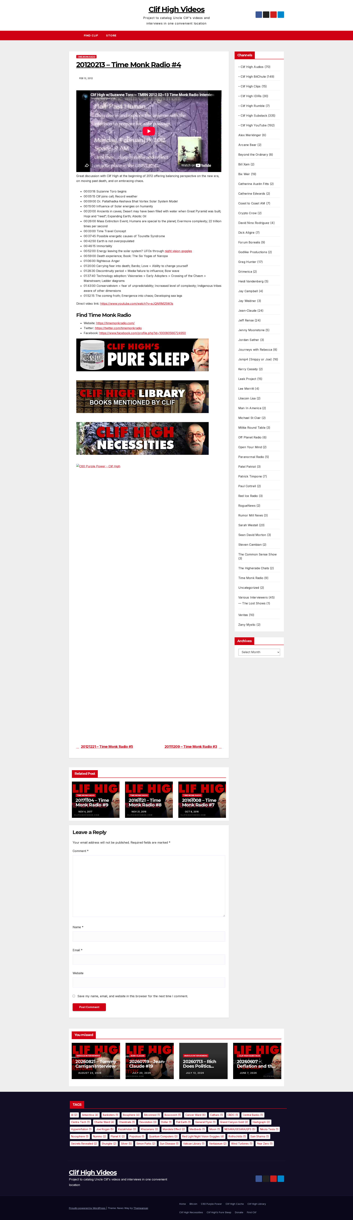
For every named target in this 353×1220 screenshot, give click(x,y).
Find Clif (91, 35)
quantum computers (163, 1136)
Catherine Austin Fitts (253, 184)
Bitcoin (193, 1203)
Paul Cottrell (247, 486)
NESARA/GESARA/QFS (240, 1129)
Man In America (249, 408)
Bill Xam (244, 164)
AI (74, 1114)
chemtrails (127, 1122)
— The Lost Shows (251, 603)
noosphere (80, 1136)
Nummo (99, 1136)
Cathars (216, 1114)
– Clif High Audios (251, 67)
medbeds (197, 1129)
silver (126, 1143)
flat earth (183, 1122)
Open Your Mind (250, 447)
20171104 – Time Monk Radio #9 (92, 803)
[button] (283, 35)
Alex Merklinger (249, 135)
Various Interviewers (253, 597)
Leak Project (247, 379)
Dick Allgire (246, 232)
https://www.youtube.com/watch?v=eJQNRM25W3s (136, 303)
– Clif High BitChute (252, 76)
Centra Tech (80, 1122)
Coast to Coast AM (251, 203)
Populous (137, 1136)
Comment (81, 851)
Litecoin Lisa (247, 398)
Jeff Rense (246, 320)
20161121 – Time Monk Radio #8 (145, 803)
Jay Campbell (248, 291)
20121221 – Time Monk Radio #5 (107, 747)
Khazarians (149, 1129)
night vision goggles (178, 251)
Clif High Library (256, 1203)
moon (214, 1129)
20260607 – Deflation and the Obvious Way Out (256, 1066)
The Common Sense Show (257, 554)
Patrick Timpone (250, 476)
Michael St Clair (249, 418)
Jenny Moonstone (251, 330)
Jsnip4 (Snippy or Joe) (255, 359)
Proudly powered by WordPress (87, 1208)
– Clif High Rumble (251, 106)
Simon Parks (146, 1143)
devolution (148, 1122)
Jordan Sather (248, 340)
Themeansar (140, 1208)
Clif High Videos (177, 9)
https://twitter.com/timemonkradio (118, 328)
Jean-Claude (247, 310)
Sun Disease (169, 1143)
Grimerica (245, 271)
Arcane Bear (247, 145)
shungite (109, 1143)
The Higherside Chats (253, 568)
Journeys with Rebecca (255, 349)
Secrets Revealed (84, 1143)
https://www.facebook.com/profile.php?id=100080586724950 (142, 333)
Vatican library (194, 1143)
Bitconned (152, 1114)
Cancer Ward (195, 1114)
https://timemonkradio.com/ (115, 323)
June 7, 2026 (248, 1073)
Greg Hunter (247, 262)
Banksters (110, 1114)
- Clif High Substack (249, 1056)
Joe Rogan (105, 1129)
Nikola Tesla (269, 1129)
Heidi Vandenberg (250, 281)
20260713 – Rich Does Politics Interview (199, 1066)
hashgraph (261, 1122)
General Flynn (205, 1122)
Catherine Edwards (251, 193)
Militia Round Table (251, 427)
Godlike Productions (252, 252)
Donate (239, 1212)
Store (111, 35)
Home (182, 1203)
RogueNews (247, 505)
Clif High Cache (235, 1203)
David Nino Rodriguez (253, 223)
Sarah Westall (248, 525)
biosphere (131, 1114)
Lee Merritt (246, 388)
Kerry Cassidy (248, 369)
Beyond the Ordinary (253, 154)
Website (78, 973)
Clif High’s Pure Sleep (219, 1212)
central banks (253, 1114)
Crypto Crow (247, 213)
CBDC (232, 1114)
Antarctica (90, 1114)
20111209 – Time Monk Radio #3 (191, 747)
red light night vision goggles (203, 1136)
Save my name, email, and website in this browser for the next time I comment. (132, 996)
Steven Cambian (250, 544)
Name (78, 927)
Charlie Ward (104, 1122)
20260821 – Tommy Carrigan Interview (95, 1064)
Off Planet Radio (249, 437)
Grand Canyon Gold (234, 1122)
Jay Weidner (247, 301)
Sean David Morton (252, 535)
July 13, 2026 (195, 1073)
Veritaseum (218, 1143)
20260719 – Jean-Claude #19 (147, 1064)
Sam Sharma (259, 1136)
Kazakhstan (127, 1129)
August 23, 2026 (89, 1073)
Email (78, 950)
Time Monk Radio (86, 57)
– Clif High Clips (249, 86)
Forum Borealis (249, 242)
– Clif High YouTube (252, 125)
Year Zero (265, 1143)
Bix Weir (244, 174)
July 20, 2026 (141, 1073)
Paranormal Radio (251, 457)
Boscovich (173, 1114)
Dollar (166, 1122)
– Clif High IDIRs (249, 96)
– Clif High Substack (252, 115)
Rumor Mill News (250, 515)
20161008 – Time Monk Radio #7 (199, 803)
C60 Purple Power (211, 1203)
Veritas (243, 615)
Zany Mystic (247, 624)
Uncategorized (248, 587)
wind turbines (241, 1143)
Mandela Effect (174, 1129)
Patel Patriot (247, 466)
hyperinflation (81, 1129)
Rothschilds (237, 1136)
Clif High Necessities (191, 1212)
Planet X (118, 1136)
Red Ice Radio (248, 496)
